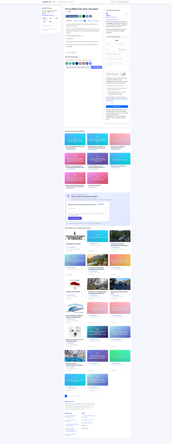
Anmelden (113, 1)
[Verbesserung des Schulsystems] (120, 161)
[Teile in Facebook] (73, 63)
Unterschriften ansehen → (111, 17)
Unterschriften (80, 20)
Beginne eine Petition (123, 1)
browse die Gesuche (63, 1)
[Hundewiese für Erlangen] (97, 180)
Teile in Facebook (73, 16)
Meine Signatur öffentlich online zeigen (115, 85)
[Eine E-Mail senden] (87, 16)
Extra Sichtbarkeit (94, 20)
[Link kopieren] (90, 16)
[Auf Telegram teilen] (80, 63)
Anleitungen (68, 413)
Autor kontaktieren (71, 52)
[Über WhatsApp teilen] (80, 16)
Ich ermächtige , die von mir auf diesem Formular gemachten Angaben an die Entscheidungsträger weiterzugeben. (117, 93)
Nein (112, 103)
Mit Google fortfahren (114, 36)
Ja (108, 103)
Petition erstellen (75, 218)
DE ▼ (55, 1)
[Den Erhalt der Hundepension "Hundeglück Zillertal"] (120, 142)
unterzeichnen (117, 106)
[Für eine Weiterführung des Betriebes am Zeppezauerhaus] (75, 142)
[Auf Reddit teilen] (83, 63)
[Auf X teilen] (83, 16)
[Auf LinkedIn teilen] (87, 63)
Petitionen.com (46, 2)
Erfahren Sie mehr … (48, 15)
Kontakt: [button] (71, 1)
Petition (70, 20)
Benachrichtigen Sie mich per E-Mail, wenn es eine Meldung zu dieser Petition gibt (117, 89)
